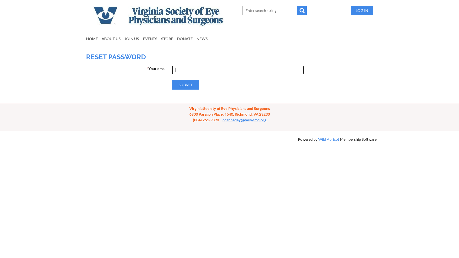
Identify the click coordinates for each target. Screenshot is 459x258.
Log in (362, 10)
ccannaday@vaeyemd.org (244, 120)
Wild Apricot (328, 139)
